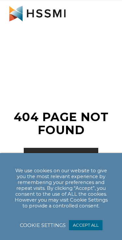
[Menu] (104, 13)
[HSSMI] (50, 13)
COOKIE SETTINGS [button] (43, 225)
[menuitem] (104, 13)
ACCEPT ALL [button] (86, 225)
